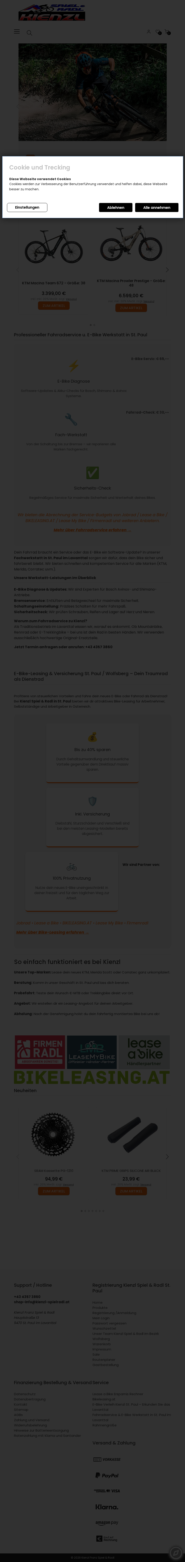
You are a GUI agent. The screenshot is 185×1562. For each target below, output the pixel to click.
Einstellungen (27, 207)
